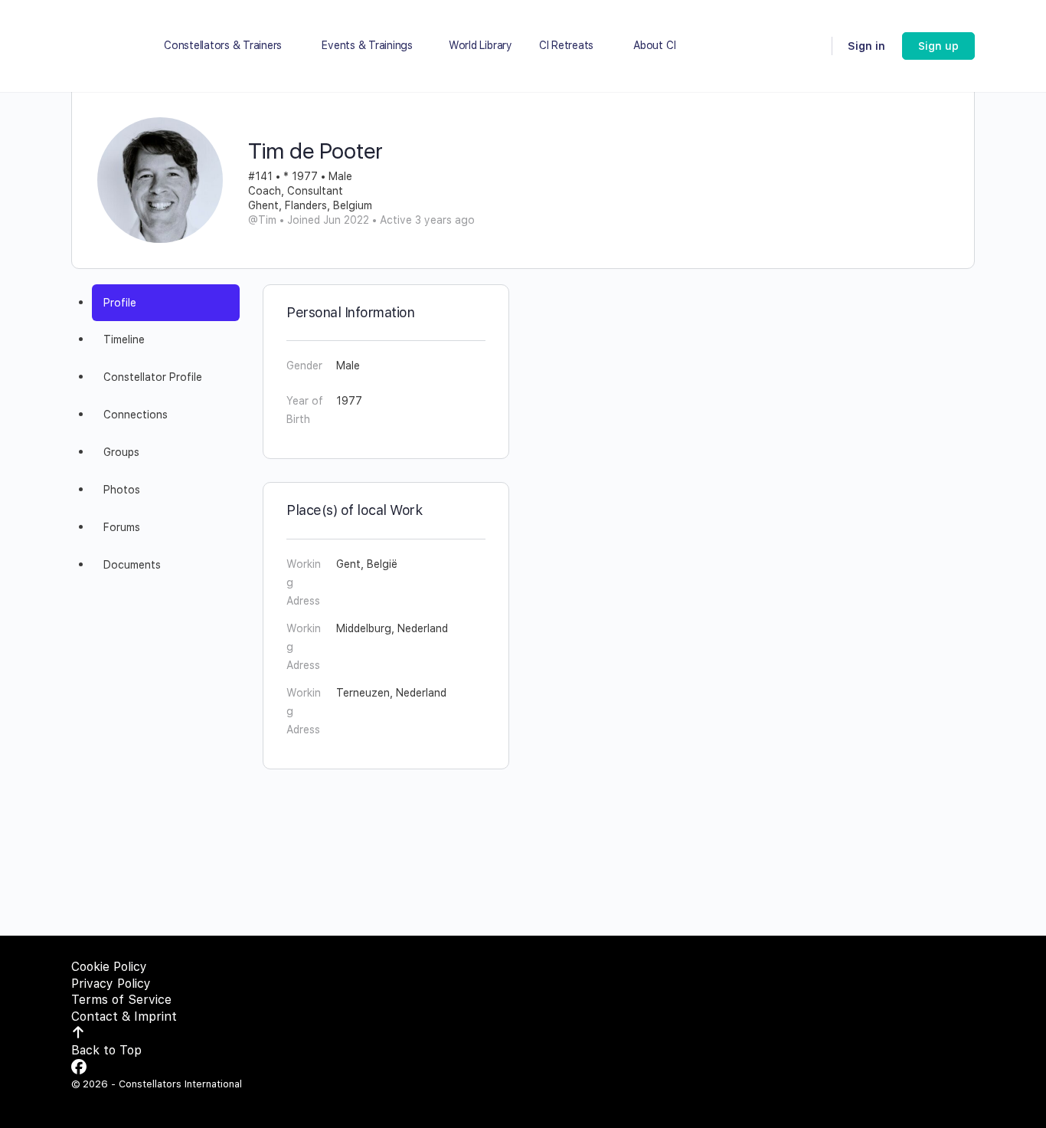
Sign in (866, 46)
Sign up (938, 46)
